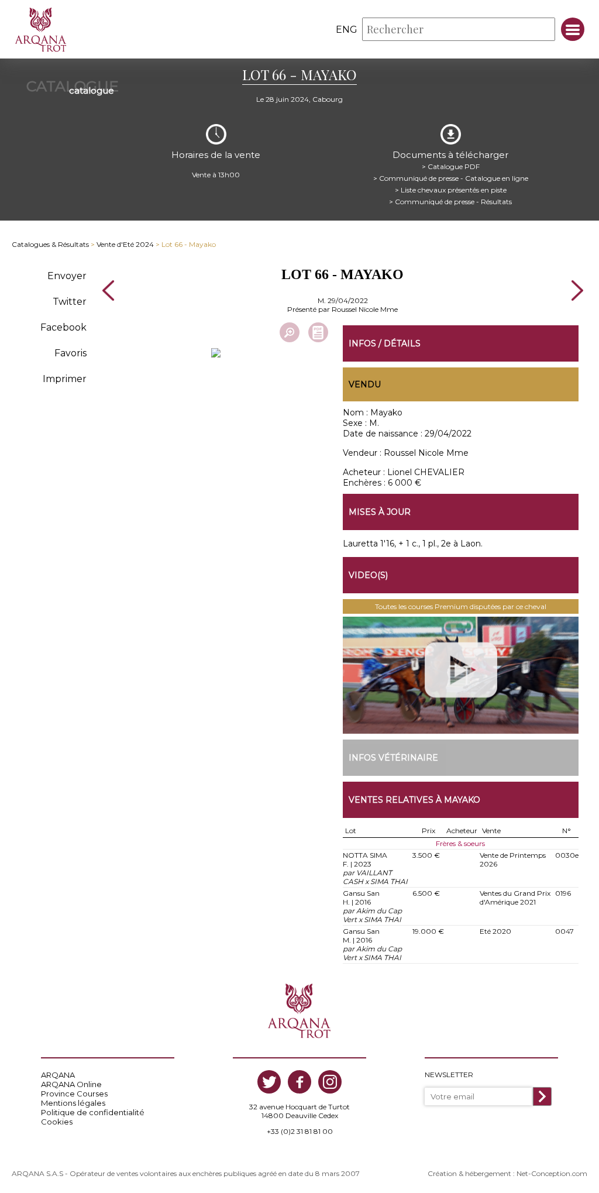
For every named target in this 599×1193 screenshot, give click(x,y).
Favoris (70, 353)
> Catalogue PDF (451, 166)
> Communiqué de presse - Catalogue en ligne (450, 178)
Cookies (57, 1121)
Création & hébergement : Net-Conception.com (507, 1173)
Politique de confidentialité (92, 1112)
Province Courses (74, 1093)
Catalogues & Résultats (50, 244)
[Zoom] (290, 332)
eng (346, 29)
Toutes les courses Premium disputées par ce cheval (460, 606)
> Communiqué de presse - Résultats (450, 201)
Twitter (70, 301)
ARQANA (58, 1074)
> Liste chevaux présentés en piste (451, 189)
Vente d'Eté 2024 (125, 244)
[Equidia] (461, 675)
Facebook (63, 327)
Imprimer (65, 378)
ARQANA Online (71, 1084)
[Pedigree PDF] (318, 332)
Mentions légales (73, 1103)
